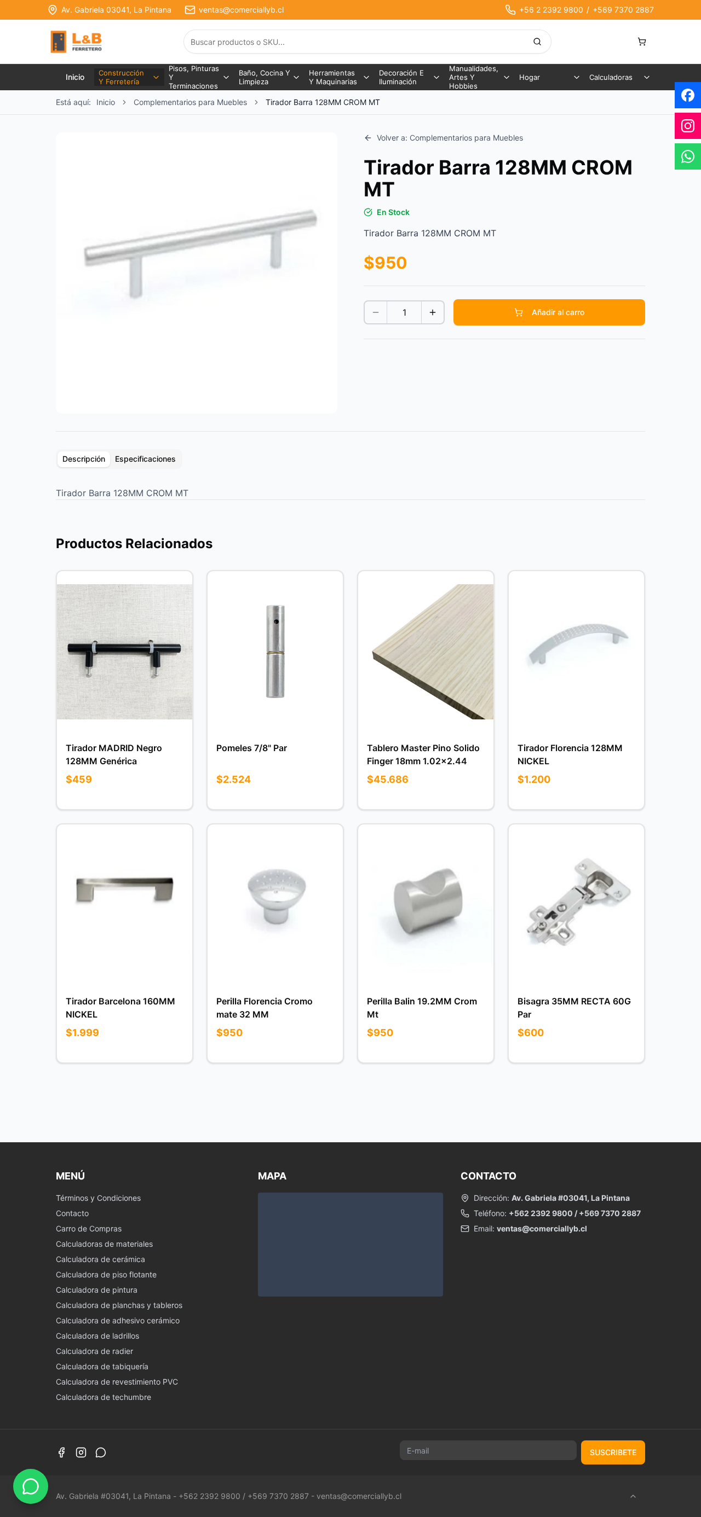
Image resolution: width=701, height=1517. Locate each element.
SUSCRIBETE (613, 1452)
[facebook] (688, 95)
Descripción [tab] (83, 458)
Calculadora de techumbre (103, 1397)
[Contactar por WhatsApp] (30, 1486)
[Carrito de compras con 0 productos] (642, 42)
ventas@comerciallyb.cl (241, 9)
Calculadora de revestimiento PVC (117, 1381)
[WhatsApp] (100, 1452)
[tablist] (119, 459)
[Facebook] (61, 1452)
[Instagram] (81, 1452)
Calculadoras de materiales (104, 1243)
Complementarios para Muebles (190, 102)
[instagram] (688, 126)
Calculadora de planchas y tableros (119, 1305)
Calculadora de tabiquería (102, 1366)
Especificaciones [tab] (145, 458)
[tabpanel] (350, 492)
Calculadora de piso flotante (106, 1274)
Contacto (72, 1213)
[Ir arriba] (633, 1496)
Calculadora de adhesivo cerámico (118, 1320)
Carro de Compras (89, 1228)
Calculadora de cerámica (100, 1259)
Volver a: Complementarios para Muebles (450, 137)
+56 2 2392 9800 (551, 9)
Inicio (75, 77)
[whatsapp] (688, 156)
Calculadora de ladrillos (97, 1335)
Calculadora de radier (94, 1351)
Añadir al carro (558, 312)
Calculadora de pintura (96, 1289)
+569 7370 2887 (623, 9)
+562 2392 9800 (541, 1213)
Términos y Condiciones (98, 1197)
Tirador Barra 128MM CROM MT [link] (323, 102)
